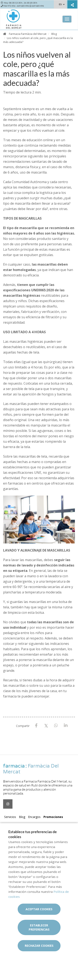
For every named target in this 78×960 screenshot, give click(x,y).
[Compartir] (72, 5)
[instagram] (7, 804)
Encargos (34, 817)
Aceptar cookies (39, 909)
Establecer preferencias (39, 927)
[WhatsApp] (56, 725)
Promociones (53, 817)
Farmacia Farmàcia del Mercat (27, 34)
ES (60, 4)
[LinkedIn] (65, 725)
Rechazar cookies (39, 946)
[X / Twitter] (46, 725)
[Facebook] (36, 725)
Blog (54, 34)
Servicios (10, 817)
